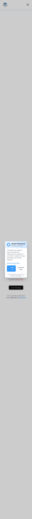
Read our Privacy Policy (13, 263)
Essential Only (21, 268)
